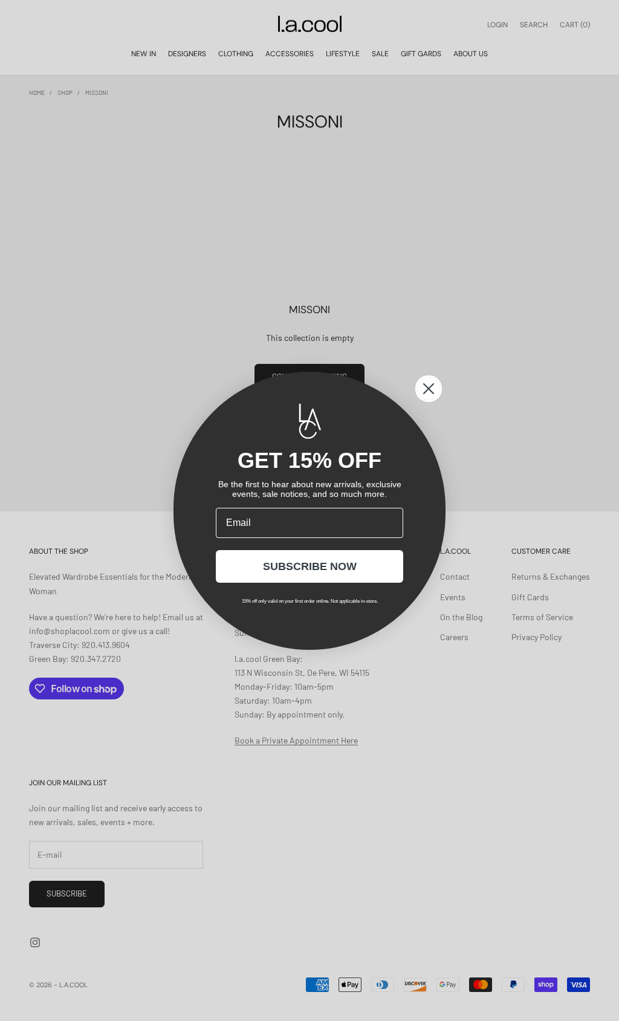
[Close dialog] (428, 389)
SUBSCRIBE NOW (310, 566)
